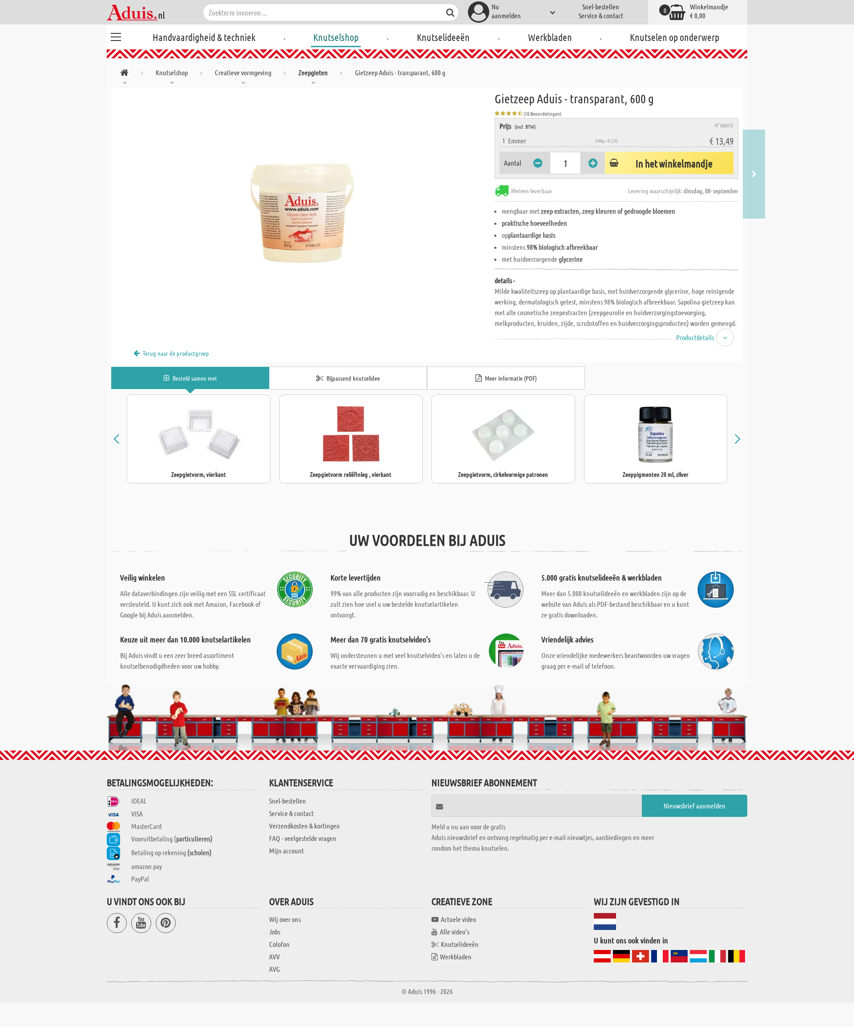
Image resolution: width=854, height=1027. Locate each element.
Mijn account (286, 850)
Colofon (279, 944)
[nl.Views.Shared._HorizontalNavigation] (124, 74)
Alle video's (454, 931)
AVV (274, 956)
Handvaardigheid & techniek (204, 37)
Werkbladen (550, 37)
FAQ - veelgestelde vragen (302, 838)
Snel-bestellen (600, 6)
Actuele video (458, 919)
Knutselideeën (443, 37)
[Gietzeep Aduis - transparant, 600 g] (303, 188)
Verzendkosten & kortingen (304, 825)
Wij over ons (285, 919)
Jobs (274, 931)
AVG (274, 969)
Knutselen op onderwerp (674, 37)
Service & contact (601, 15)
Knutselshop (336, 37)
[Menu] (116, 36)
